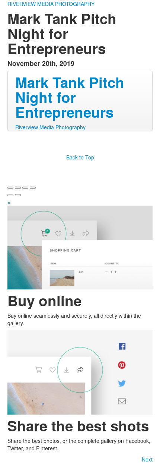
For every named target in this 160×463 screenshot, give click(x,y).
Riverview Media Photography (50, 127)
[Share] (18, 188)
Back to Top (80, 157)
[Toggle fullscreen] (25, 188)
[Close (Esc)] (10, 188)
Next (147, 459)
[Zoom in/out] (33, 188)
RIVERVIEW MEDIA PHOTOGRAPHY (51, 3)
